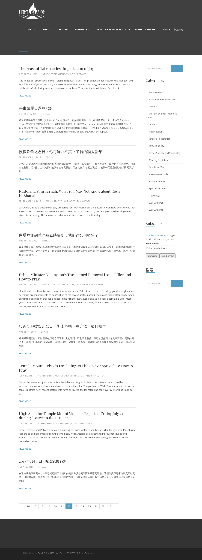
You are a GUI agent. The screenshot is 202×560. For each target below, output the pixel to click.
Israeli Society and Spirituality (165, 152)
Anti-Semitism (156, 92)
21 (62, 506)
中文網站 (178, 29)
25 (89, 506)
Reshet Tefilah (145, 29)
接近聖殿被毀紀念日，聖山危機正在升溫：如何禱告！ (64, 326)
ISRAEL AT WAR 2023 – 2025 (113, 29)
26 (96, 506)
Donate (165, 29)
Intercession (81, 284)
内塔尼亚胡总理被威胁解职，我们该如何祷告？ (58, 235)
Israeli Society (156, 145)
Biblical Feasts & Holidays (55, 74)
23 (75, 506)
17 (35, 506)
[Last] (116, 506)
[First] (22, 506)
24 (82, 506)
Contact (48, 29)
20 (55, 506)
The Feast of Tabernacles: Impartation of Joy (56, 68)
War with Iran (156, 202)
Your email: (152, 242)
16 (28, 506)
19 (48, 506)
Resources (82, 29)
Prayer (63, 29)
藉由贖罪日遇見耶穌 (36, 108)
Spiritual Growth (78, 74)
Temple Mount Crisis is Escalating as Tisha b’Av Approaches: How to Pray (76, 368)
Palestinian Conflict (95, 375)
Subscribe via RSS (158, 235)
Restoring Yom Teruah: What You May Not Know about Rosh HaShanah (69, 193)
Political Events (97, 284)
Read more (25, 95)
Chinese (46, 113)
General (153, 124)
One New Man (156, 167)
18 (41, 506)
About (32, 29)
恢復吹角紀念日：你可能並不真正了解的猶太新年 (60, 151)
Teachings (154, 195)
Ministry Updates (158, 160)
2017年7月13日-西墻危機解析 (43, 461)
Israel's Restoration (159, 138)
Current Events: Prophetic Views (58, 284)
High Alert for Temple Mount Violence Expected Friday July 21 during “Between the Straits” (71, 415)
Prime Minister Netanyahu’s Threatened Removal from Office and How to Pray (75, 276)
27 (102, 506)
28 (109, 506)
